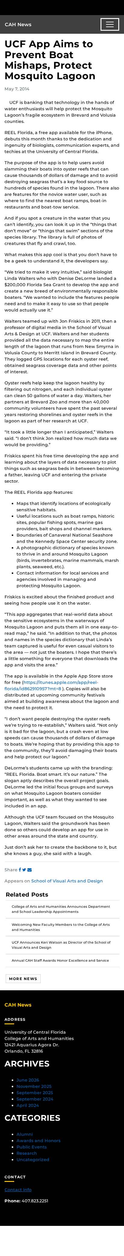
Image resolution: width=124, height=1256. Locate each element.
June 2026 (28, 1080)
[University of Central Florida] (45, 7)
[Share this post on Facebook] (20, 869)
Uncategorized (33, 1159)
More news (23, 978)
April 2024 (28, 1105)
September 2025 (35, 1092)
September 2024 (35, 1099)
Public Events (32, 1147)
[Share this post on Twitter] (24, 869)
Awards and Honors (38, 1140)
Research (27, 1153)
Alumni (25, 1134)
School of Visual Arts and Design (67, 881)
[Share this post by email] (29, 869)
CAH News (18, 24)
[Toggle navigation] (110, 24)
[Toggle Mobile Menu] (117, 7)
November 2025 (34, 1086)
